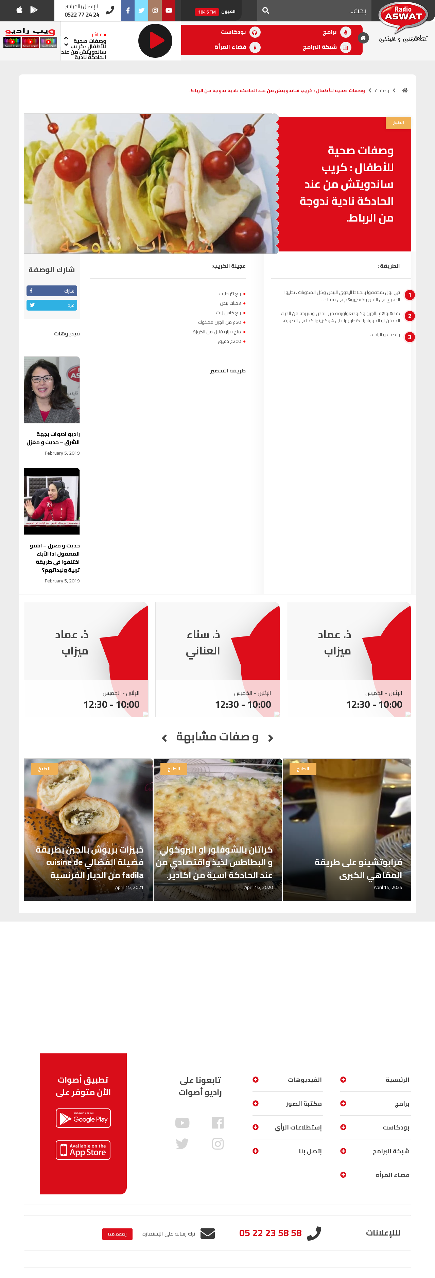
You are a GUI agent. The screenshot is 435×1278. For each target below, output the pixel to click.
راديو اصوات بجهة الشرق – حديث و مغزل (53, 438)
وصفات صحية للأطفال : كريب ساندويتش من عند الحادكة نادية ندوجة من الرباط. (83, 51)
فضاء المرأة (230, 46)
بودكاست (234, 32)
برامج (330, 32)
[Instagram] (155, 10)
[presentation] (66, 37)
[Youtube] (168, 10)
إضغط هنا (117, 1234)
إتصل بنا (310, 1151)
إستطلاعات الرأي (298, 1127)
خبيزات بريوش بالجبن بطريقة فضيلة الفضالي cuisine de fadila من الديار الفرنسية (90, 862)
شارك (69, 290)
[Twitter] (141, 10)
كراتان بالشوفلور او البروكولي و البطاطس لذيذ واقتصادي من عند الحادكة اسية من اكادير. (214, 862)
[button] (265, 10)
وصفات (382, 90)
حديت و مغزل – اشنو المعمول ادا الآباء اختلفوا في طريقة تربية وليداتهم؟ (55, 557)
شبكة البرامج (320, 46)
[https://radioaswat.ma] (405, 90)
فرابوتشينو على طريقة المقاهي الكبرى (358, 868)
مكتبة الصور (304, 1103)
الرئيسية (398, 1079)
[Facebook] (128, 10)
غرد (71, 305)
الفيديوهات (305, 1079)
